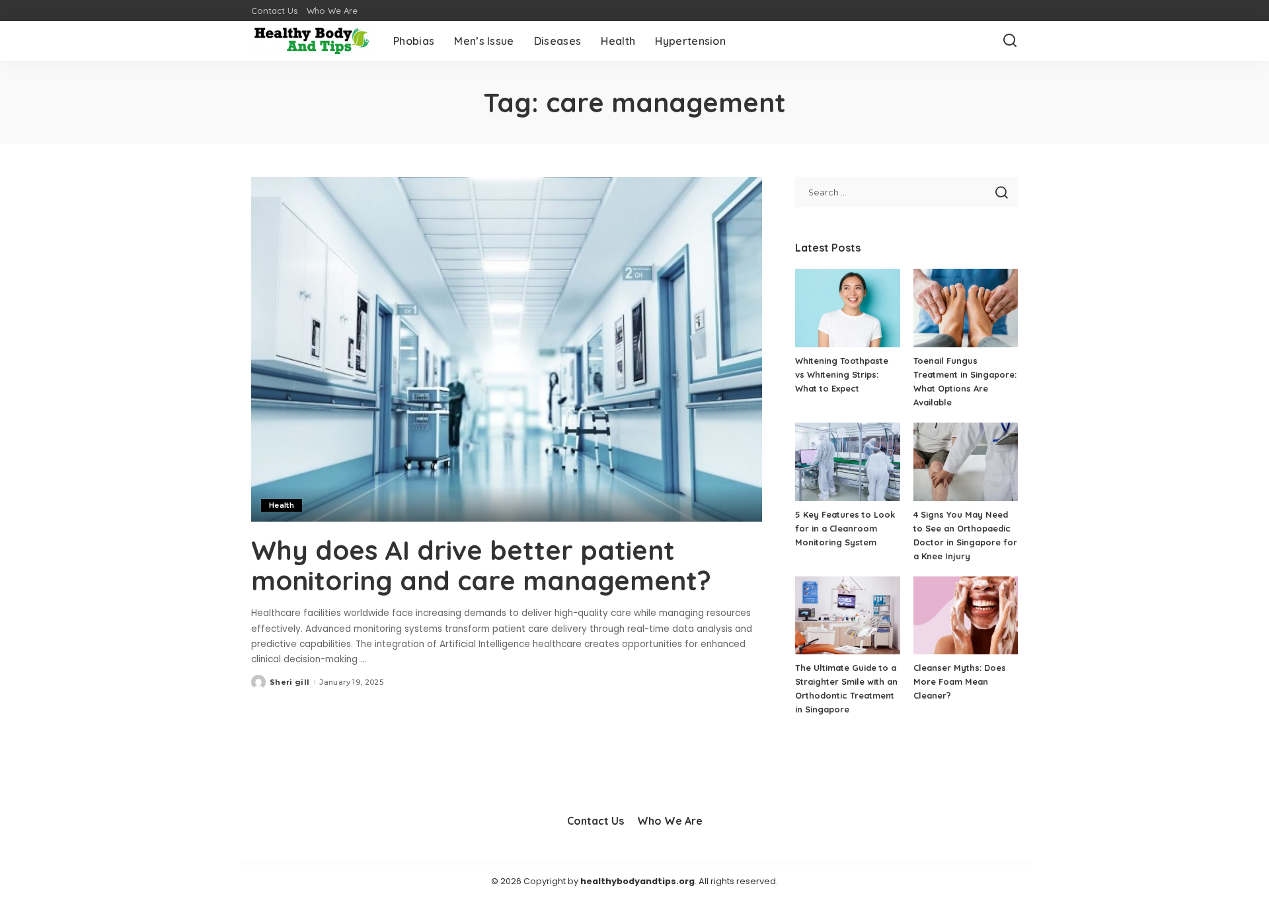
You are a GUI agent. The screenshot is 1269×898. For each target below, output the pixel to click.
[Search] (1010, 41)
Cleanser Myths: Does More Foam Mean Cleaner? (959, 681)
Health (281, 505)
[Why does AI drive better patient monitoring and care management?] (506, 349)
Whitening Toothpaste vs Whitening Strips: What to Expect (841, 374)
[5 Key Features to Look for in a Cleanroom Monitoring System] (847, 462)
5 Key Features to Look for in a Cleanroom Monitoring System (845, 528)
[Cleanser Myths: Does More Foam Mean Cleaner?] (965, 615)
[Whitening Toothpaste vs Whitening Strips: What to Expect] (847, 308)
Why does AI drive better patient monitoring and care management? (481, 565)
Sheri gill (289, 682)
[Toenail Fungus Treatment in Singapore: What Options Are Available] (965, 308)
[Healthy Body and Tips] (312, 40)
